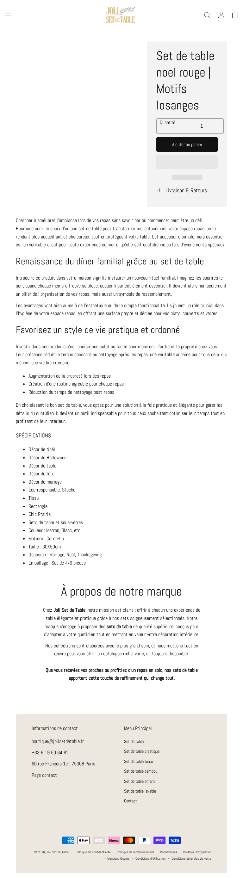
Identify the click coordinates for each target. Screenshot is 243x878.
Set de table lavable (140, 791)
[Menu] (8, 14)
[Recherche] (207, 15)
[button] (187, 162)
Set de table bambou (140, 771)
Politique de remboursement (135, 852)
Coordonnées (168, 852)
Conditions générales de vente (191, 858)
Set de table (134, 741)
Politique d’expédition (197, 852)
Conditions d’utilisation (150, 858)
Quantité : (167, 126)
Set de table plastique (141, 751)
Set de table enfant (139, 781)
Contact (130, 801)
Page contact (44, 775)
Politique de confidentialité (93, 852)
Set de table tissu (138, 761)
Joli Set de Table (58, 852)
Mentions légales (118, 858)
